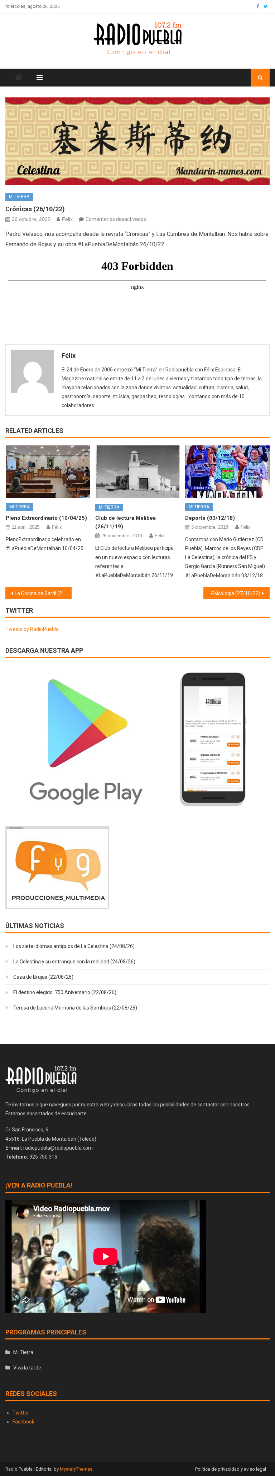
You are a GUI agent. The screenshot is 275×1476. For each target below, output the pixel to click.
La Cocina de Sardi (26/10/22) (43, 593)
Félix (67, 219)
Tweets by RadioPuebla (32, 629)
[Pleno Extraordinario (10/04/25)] (48, 471)
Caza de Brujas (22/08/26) (43, 977)
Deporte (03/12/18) (210, 518)
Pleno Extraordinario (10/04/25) (46, 518)
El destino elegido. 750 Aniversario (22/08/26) (64, 992)
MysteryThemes (76, 1469)
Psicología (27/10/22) (235, 593)
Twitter (21, 1413)
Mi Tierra (19, 196)
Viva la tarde (27, 1368)
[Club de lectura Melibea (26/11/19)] (137, 471)
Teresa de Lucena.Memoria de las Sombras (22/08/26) (75, 1008)
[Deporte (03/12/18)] (227, 471)
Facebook (23, 1422)
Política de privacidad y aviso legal (230, 1469)
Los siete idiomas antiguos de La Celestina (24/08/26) (74, 946)
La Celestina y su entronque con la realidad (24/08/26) (74, 961)
